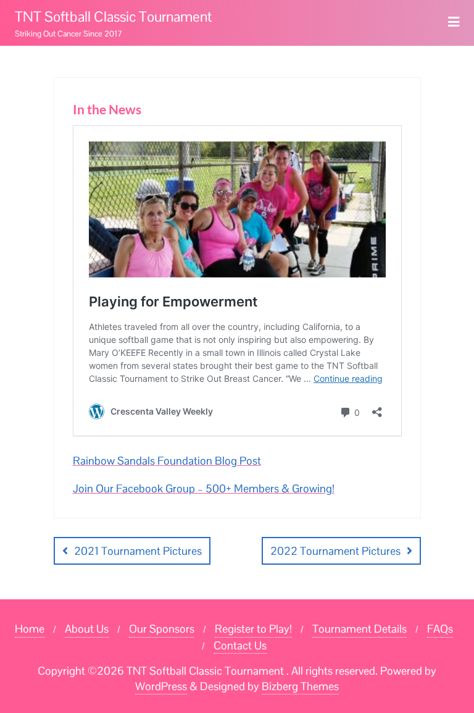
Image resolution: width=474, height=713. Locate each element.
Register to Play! (253, 629)
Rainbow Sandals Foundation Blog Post (167, 461)
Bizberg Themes (300, 686)
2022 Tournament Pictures (335, 551)
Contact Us (240, 645)
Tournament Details (359, 629)
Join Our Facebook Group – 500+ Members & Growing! (204, 488)
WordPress (161, 686)
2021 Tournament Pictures (138, 551)
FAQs (440, 629)
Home (29, 629)
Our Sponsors (161, 629)
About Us (87, 629)
